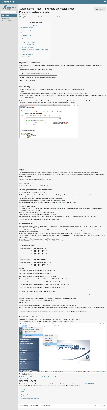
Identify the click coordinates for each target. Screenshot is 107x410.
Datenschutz (22, 407)
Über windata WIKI (31, 407)
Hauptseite (6, 18)
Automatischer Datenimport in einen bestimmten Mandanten (46, 17)
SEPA (22, 396)
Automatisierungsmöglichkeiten (30, 398)
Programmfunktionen (27, 395)
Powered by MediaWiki (100, 405)
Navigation (5, 15)
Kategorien (22, 389)
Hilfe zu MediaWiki (7, 21)
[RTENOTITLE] (62, 347)
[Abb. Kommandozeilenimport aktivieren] (48, 120)
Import (23, 391)
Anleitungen (24, 393)
